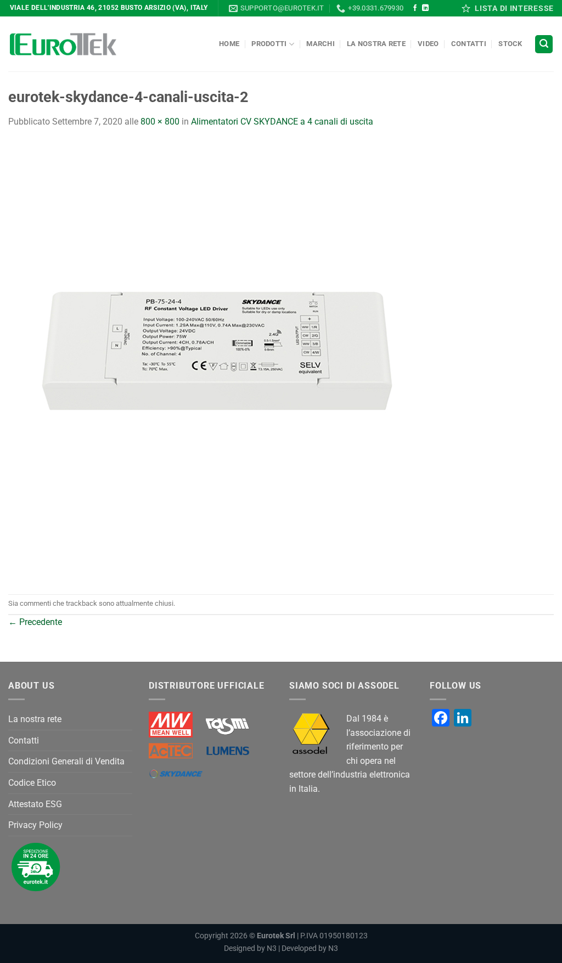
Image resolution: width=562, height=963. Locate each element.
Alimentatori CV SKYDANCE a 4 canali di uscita (282, 121)
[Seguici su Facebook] (415, 8)
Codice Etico (32, 783)
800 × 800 (159, 121)
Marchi (320, 44)
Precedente (35, 622)
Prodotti (268, 44)
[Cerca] (544, 44)
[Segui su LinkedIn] (425, 8)
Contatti (468, 44)
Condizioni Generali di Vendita (66, 761)
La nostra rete (376, 44)
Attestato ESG (35, 804)
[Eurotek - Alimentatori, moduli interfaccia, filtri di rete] (63, 44)
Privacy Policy (35, 825)
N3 (272, 948)
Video (428, 44)
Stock (510, 44)
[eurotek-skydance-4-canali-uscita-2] (227, 361)
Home (229, 44)
